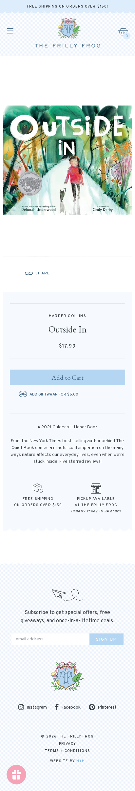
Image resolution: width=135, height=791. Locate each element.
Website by (67, 761)
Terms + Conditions (67, 751)
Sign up (106, 639)
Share (42, 273)
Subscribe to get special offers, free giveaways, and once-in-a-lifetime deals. (67, 616)
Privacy (67, 743)
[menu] (9, 30)
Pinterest (107, 707)
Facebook (71, 707)
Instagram (37, 708)
